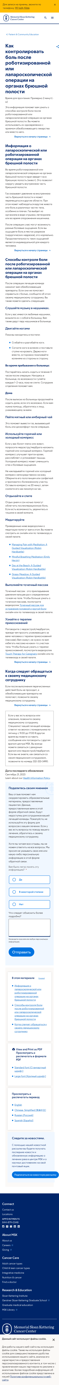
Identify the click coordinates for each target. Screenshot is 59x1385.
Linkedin (19, 1226)
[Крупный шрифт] (30, 1076)
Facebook (7, 1226)
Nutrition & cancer (12, 1277)
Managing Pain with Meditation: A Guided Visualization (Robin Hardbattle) (29, 548)
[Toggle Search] (45, 18)
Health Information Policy (36, 778)
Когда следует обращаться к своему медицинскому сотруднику (31, 1028)
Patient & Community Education (24, 34)
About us (7, 1240)
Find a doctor (9, 1282)
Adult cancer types (12, 1263)
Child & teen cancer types (16, 1268)
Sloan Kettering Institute (15, 1295)
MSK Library (8, 1309)
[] (30, 1110)
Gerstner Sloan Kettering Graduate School (24, 1300)
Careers (6, 1245)
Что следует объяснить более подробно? (26, 914)
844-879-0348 (10, 1222)
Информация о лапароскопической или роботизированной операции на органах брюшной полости (28, 992)
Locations (7, 1214)
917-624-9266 (22, 8)
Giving (6, 1249)
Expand (42, 978)
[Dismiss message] (55, 6)
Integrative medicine (13, 1272)
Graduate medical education (17, 1305)
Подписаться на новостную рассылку (35, 1174)
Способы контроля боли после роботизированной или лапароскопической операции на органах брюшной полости (29, 1012)
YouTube (15, 1226)
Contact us (8, 1209)
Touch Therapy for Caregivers (21, 653)
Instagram (3, 1226)
